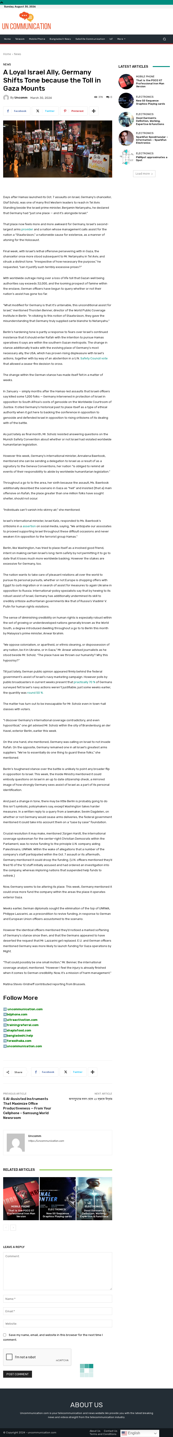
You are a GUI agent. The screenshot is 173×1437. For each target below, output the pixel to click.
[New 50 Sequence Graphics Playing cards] (57, 1198)
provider (27, 229)
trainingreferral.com (23, 1025)
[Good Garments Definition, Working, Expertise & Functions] (94, 1198)
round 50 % (35, 692)
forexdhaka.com (19, 1040)
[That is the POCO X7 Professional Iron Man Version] (21, 1198)
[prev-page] (6, 1228)
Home (7, 54)
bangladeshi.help (20, 1035)
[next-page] (13, 1228)
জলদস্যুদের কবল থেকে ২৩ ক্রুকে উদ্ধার (90, 1099)
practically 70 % (84, 682)
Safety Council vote (94, 358)
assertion (29, 526)
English (133, 1433)
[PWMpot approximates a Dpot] (126, 157)
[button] (164, 39)
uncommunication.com (24, 1046)
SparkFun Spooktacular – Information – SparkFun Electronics (152, 140)
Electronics (57, 1209)
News (17, 54)
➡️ (5, 1014)
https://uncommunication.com (46, 1141)
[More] (93, 111)
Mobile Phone (20, 1206)
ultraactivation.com (22, 1019)
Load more (143, 174)
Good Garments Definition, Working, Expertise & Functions (94, 1213)
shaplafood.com (19, 1030)
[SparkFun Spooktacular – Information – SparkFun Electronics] (126, 138)
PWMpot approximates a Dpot (151, 159)
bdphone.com (17, 1014)
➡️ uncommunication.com (23, 1009)
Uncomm (20, 97)
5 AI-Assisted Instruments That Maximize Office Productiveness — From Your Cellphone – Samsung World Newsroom (27, 1108)
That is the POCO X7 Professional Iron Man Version (21, 1213)
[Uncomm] (6, 98)
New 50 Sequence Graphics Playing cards (58, 1215)
